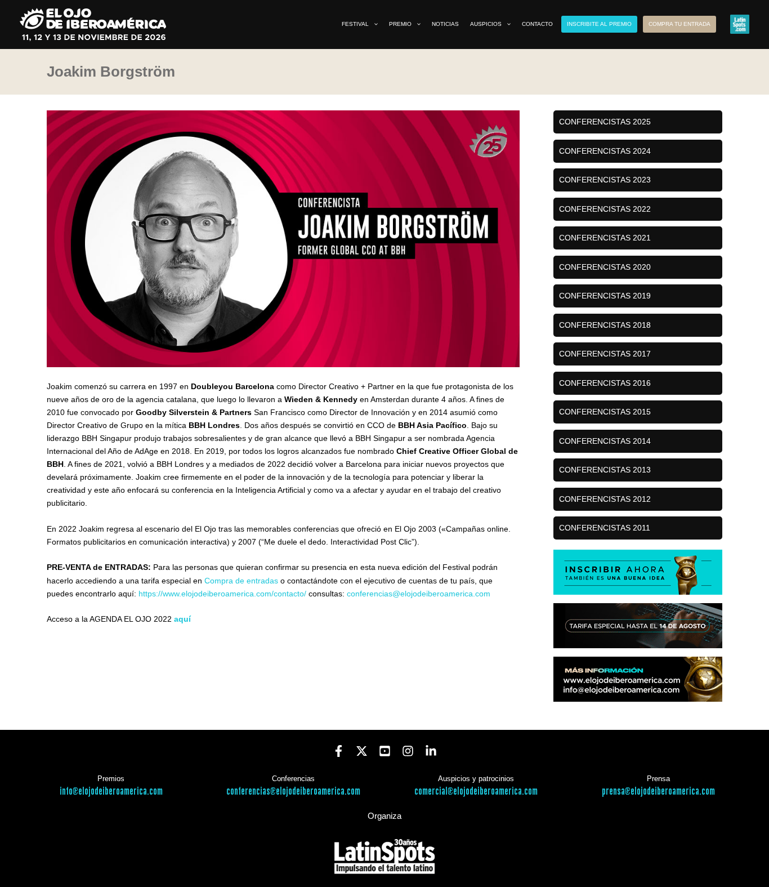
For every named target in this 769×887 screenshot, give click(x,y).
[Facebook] (339, 751)
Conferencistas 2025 (605, 121)
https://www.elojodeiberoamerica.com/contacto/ (222, 593)
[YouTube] (385, 751)
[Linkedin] (431, 751)
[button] (373, 24)
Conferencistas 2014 (605, 440)
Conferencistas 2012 (605, 498)
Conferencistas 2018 (605, 324)
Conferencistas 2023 (605, 179)
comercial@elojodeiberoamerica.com (476, 791)
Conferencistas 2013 (605, 469)
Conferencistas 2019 (605, 295)
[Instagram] (408, 751)
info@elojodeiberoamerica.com (111, 791)
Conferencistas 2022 (605, 208)
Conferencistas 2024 (605, 150)
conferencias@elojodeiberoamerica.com (418, 593)
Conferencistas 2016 (605, 382)
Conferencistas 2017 (605, 353)
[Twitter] (362, 751)
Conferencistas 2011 (604, 527)
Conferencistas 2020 (605, 266)
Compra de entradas (241, 580)
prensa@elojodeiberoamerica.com (658, 791)
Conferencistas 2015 (605, 411)
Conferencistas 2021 (605, 237)
